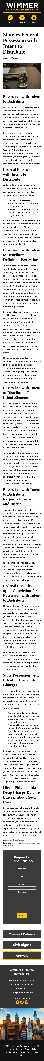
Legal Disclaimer (14, 1049)
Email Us (22, 23)
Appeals (22, 955)
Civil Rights (22, 945)
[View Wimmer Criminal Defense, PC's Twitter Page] (22, 1002)
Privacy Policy (31, 1049)
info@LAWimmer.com (22, 992)
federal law (14, 185)
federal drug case (27, 843)
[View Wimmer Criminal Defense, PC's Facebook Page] (18, 1002)
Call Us (10, 23)
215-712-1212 (22, 988)
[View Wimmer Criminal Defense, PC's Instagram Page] (26, 1002)
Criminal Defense (22, 934)
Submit (22, 915)
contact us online (27, 835)
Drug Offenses (18, 840)
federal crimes (13, 843)
